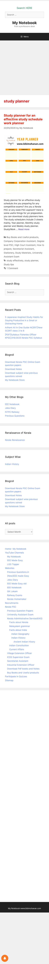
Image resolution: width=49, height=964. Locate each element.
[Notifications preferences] (4, 958)
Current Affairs (16, 649)
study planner (31, 260)
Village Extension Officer (19, 653)
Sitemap (9, 680)
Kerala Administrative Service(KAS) (24, 618)
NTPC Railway (12, 412)
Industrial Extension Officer (20, 665)
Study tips (9, 264)
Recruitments (11, 603)
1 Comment (12, 268)
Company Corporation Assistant (20, 241)
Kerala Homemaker (16, 599)
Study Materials (23, 253)
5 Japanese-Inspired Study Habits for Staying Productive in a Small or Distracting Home (24, 320)
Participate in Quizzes (16, 676)
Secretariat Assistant (23, 249)
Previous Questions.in (18, 572)
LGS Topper (13, 564)
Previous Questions (14, 416)
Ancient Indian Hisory (24, 641)
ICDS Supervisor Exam (18, 657)
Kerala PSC (10, 607)
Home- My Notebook (15, 549)
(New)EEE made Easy (18, 576)
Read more (23, 229)
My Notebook (24, 22)
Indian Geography (20, 634)
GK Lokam (12, 591)
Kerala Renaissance (15, 440)
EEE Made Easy (15, 560)
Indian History (12, 464)
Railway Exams (14, 595)
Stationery (9, 253)
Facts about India (18, 630)
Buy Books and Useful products (22, 237)
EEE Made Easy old (17, 583)
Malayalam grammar (19, 626)
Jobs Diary (10, 408)
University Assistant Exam (20, 614)
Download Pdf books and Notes (23, 668)
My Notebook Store (15, 380)
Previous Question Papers (20, 610)
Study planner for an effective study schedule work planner (23, 119)
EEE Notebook (12, 404)
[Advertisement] (24, 66)
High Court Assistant (25, 245)
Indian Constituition (19, 645)
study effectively (15, 260)
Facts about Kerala (18, 622)
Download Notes (13, 369)
